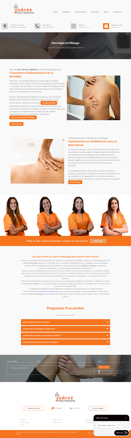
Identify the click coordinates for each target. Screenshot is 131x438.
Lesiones (66, 12)
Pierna (22, 425)
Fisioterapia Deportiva (92, 422)
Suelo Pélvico (80, 12)
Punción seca (57, 422)
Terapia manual (57, 420)
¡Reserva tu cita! (33, 408)
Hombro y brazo (25, 422)
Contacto (117, 12)
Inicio (55, 12)
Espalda (22, 420)
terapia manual (48, 103)
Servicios (95, 12)
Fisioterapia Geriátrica (92, 420)
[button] (125, 417)
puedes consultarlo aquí (48, 291)
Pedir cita (98, 241)
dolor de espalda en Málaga (23, 117)
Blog (106, 12)
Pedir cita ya (16, 124)
